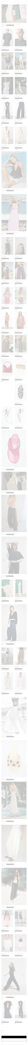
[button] (14, 1037)
